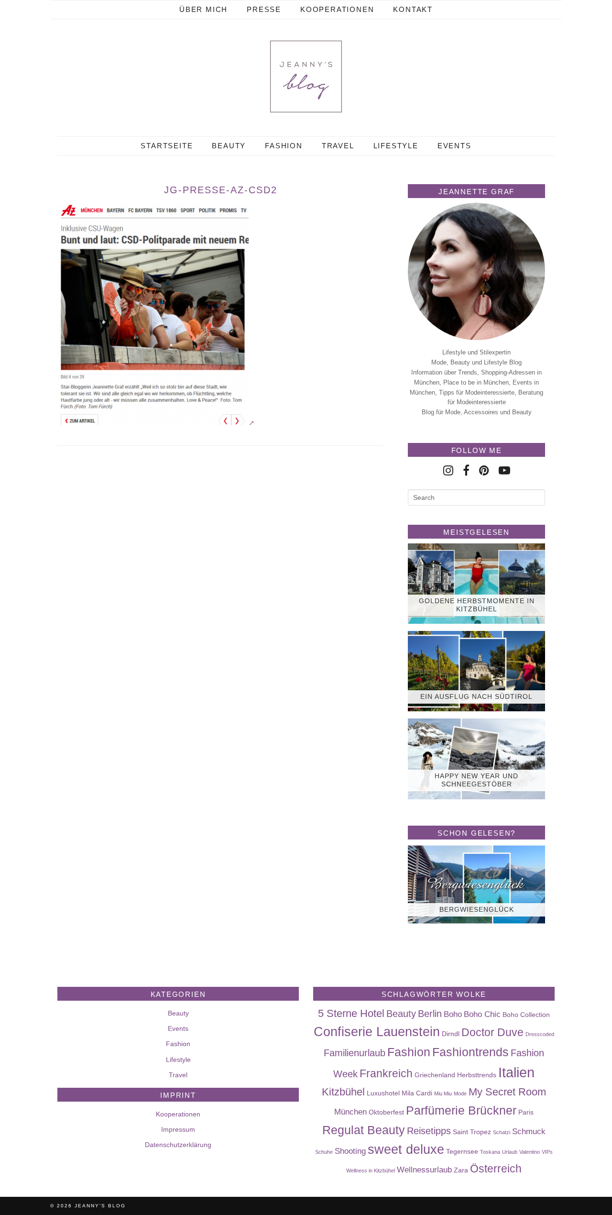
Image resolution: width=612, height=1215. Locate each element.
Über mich (203, 9)
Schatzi (501, 1132)
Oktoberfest (386, 1112)
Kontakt (413, 9)
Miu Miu (443, 1093)
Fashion (284, 146)
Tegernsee (462, 1151)
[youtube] (504, 470)
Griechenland (435, 1075)
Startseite (167, 146)
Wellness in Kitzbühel (370, 1170)
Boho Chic (482, 1014)
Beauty (229, 146)
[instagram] (448, 470)
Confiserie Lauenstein (377, 1032)
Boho (453, 1014)
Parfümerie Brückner (461, 1110)
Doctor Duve (492, 1032)
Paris (526, 1112)
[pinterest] (484, 470)
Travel (338, 146)
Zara (461, 1170)
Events (454, 146)
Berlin (430, 1013)
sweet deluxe (406, 1149)
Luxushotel (383, 1093)
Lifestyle (395, 146)
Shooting (350, 1151)
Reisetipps (429, 1131)
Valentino (529, 1152)
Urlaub (509, 1152)
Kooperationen (337, 9)
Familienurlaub (354, 1053)
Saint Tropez (472, 1132)
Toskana (490, 1152)
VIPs (547, 1152)
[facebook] (466, 470)
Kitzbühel (343, 1092)
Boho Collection (526, 1014)
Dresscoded (539, 1034)
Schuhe (324, 1152)
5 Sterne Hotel (351, 1013)
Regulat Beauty (363, 1130)
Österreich (496, 1168)
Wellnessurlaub (424, 1169)
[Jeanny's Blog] (306, 76)
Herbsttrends (476, 1075)
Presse (264, 9)
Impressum (178, 1129)
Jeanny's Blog (100, 1205)
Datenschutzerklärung (178, 1145)
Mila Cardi (417, 1093)
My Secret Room (507, 1092)
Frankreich (386, 1073)
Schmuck (529, 1131)
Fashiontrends (470, 1052)
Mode (460, 1093)
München (350, 1111)
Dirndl (450, 1034)
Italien (516, 1072)
